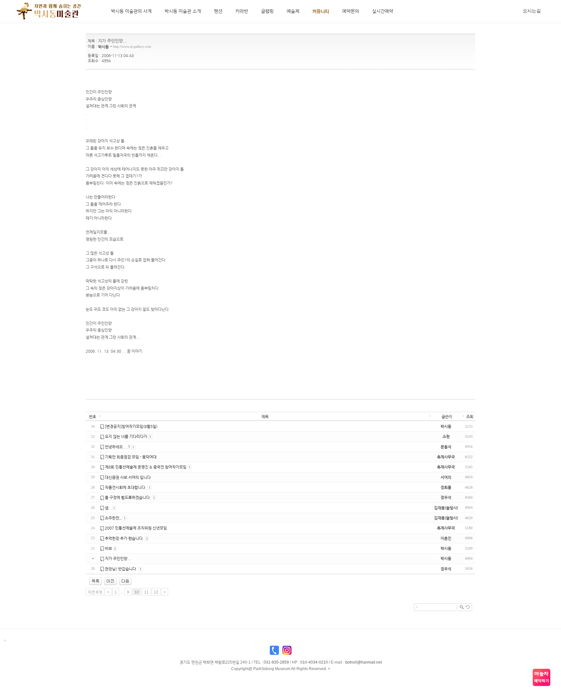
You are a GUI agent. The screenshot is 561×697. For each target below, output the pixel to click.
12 (156, 592)
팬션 (218, 11)
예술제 (293, 11)
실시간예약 (382, 11)
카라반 (241, 11)
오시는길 (532, 10)
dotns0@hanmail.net (363, 662)
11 (146, 592)
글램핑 (267, 11)
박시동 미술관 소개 (183, 11)
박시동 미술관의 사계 (131, 11)
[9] (110, 581)
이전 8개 (95, 592)
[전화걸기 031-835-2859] (274, 652)
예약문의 (350, 11)
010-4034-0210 (314, 662)
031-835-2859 (276, 662)
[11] (125, 581)
